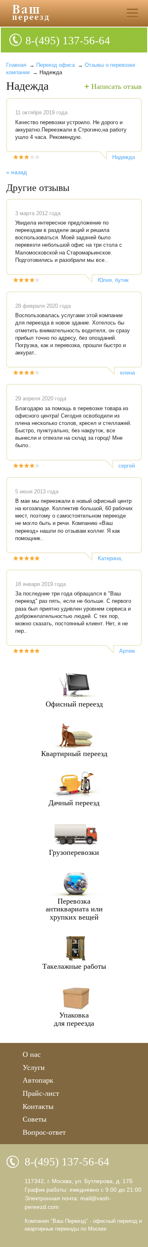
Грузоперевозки (74, 852)
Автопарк (38, 1080)
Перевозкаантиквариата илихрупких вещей (74, 909)
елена (127, 373)
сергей (126, 466)
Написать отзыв (116, 86)
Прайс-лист (41, 1093)
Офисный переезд (74, 704)
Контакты (38, 1106)
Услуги (34, 1067)
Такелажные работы (74, 966)
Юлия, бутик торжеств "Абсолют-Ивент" (113, 280)
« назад (16, 172)
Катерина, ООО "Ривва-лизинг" (114, 558)
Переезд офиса (55, 65)
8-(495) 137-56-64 (67, 40)
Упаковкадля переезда (74, 1019)
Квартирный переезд (74, 754)
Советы (34, 1119)
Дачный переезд (74, 803)
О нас (32, 1054)
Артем (127, 651)
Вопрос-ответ (44, 1132)
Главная (16, 65)
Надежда (123, 157)
